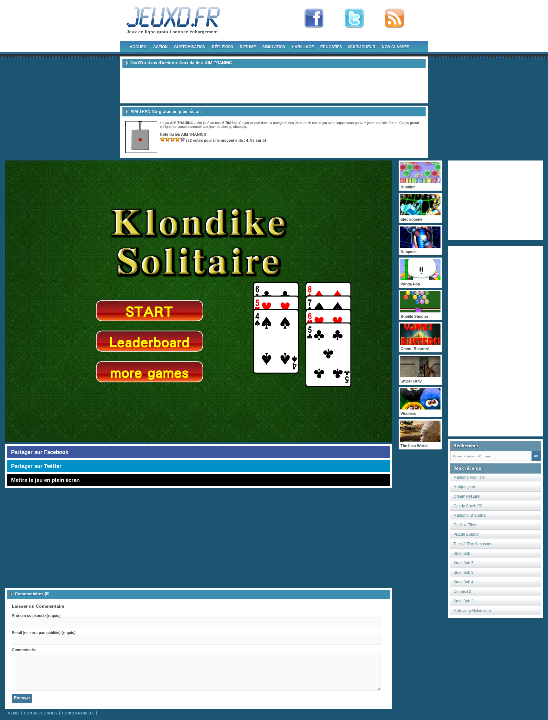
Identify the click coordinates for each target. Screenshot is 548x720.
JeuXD (136, 63)
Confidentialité (78, 713)
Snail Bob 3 (463, 572)
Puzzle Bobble (466, 534)
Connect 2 (462, 591)
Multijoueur (361, 47)
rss (394, 18)
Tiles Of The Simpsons (472, 544)
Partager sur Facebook (39, 452)
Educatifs (331, 47)
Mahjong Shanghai (469, 515)
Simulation (273, 47)
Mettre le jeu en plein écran (45, 480)
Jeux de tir (189, 63)
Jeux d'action (161, 63)
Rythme (248, 47)
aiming (226, 126)
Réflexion (222, 47)
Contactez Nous (40, 713)
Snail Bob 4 (463, 582)
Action (160, 47)
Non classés (395, 47)
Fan (314, 18)
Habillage (303, 47)
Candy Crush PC (468, 506)
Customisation (190, 47)
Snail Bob (461, 553)
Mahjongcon (464, 487)
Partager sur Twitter (36, 466)
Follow (354, 18)
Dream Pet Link (466, 496)
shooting (239, 126)
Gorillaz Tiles (464, 525)
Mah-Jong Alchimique (472, 610)
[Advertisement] (274, 85)
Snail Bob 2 (463, 601)
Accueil (138, 47)
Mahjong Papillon (468, 477)
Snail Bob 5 (463, 563)
